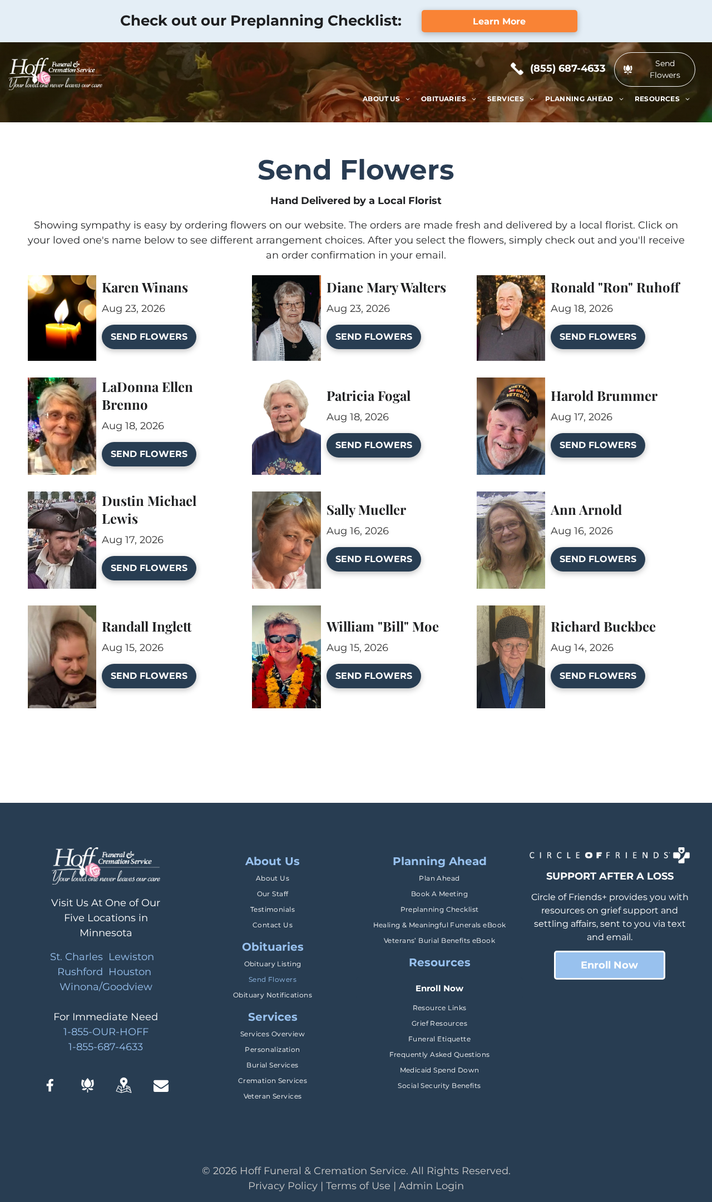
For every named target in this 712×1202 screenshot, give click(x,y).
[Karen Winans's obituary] (62, 282)
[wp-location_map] (124, 1093)
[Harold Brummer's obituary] (511, 385)
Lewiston (131, 957)
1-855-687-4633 (105, 1047)
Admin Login (431, 1186)
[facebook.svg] (50, 1093)
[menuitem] (386, 99)
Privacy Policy (283, 1186)
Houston (129, 972)
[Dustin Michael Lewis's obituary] (62, 499)
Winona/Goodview (106, 987)
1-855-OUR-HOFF (106, 1032)
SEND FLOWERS (149, 336)
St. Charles (76, 957)
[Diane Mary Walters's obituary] (286, 282)
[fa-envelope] (161, 1090)
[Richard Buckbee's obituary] (511, 613)
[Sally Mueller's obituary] (286, 499)
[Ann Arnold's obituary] (511, 499)
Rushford (80, 972)
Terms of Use (358, 1186)
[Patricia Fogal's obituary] (286, 385)
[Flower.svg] (87, 1089)
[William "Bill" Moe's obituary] (286, 613)
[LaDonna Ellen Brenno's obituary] (62, 385)
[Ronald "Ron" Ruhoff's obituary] (511, 282)
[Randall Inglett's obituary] (62, 613)
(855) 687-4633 (568, 68)
